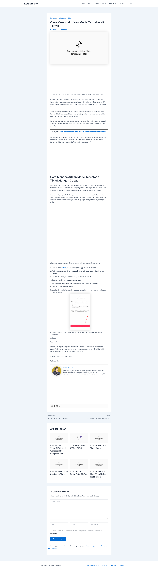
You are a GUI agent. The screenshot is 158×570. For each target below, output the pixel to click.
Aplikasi (121, 4)
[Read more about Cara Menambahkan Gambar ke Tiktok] (59, 463)
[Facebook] (54, 406)
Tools (129, 4)
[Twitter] (52, 406)
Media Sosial (99, 4)
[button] (84, 3)
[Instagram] (57, 406)
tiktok (64, 268)
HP (83, 4)
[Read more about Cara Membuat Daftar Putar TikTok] (79, 463)
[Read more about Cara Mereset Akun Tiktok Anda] (99, 437)
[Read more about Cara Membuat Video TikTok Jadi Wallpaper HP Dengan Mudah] (59, 437)
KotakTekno (31, 3)
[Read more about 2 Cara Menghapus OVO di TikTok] (79, 437)
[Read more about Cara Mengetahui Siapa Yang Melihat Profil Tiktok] (99, 463)
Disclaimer (103, 565)
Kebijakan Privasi (93, 565)
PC (89, 4)
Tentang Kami (123, 565)
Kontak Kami (113, 565)
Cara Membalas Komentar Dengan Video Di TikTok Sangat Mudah (83, 132)
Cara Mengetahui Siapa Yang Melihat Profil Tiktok (98, 474)
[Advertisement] (79, 80)
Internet (111, 4)
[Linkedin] (60, 406)
